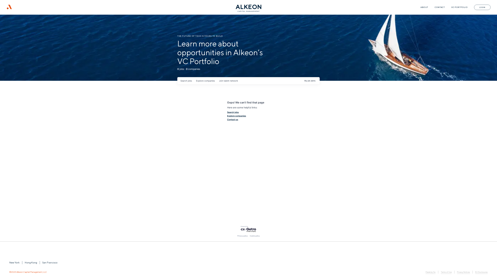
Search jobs (233, 112)
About (424, 7)
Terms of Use (446, 272)
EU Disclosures (481, 272)
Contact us (232, 119)
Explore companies (236, 116)
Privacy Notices (463, 272)
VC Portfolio (459, 7)
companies (205, 80)
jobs (186, 80)
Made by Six (431, 272)
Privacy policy (242, 236)
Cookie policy (255, 236)
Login (482, 7)
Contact (440, 7)
